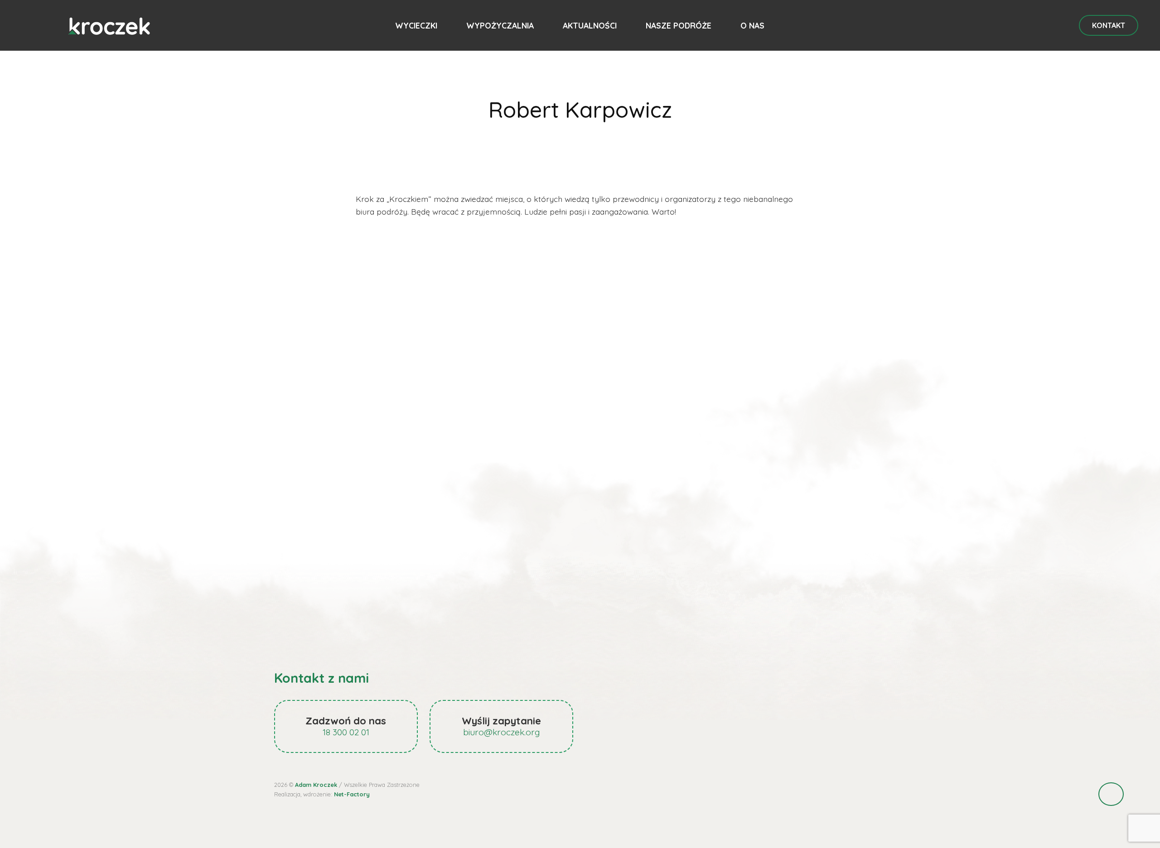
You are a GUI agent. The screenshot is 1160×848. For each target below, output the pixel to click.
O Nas (752, 25)
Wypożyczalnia (500, 25)
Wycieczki (416, 25)
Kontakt (1108, 25)
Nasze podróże (678, 25)
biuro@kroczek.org (501, 732)
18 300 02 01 (346, 732)
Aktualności (590, 25)
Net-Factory (352, 794)
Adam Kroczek (316, 784)
